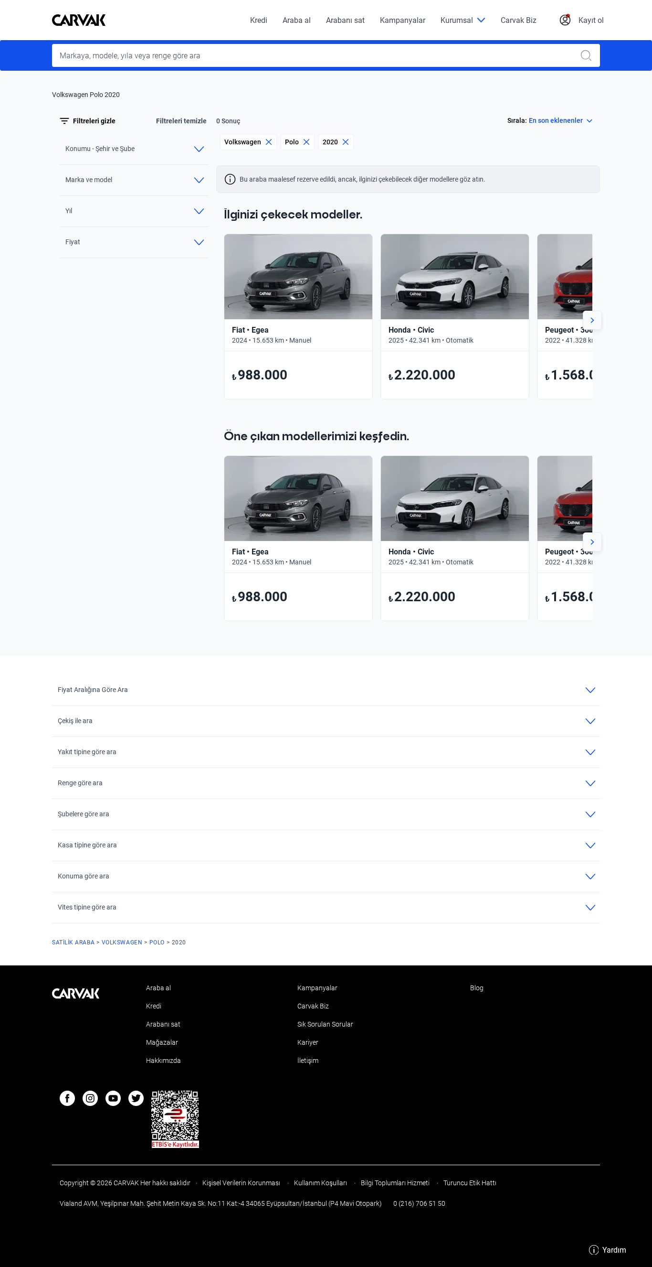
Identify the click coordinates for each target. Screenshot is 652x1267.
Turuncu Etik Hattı (469, 1183)
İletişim (307, 1060)
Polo (292, 142)
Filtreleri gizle (94, 121)
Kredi (258, 20)
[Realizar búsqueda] (588, 55)
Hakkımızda (163, 1060)
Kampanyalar (402, 20)
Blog (477, 988)
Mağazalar (162, 1042)
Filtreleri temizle (181, 121)
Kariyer (307, 1042)
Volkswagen (242, 142)
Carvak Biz (518, 20)
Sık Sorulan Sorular (325, 1024)
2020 (330, 142)
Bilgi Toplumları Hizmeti (395, 1183)
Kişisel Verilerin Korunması (241, 1183)
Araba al (297, 20)
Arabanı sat (345, 20)
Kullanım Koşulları (320, 1183)
